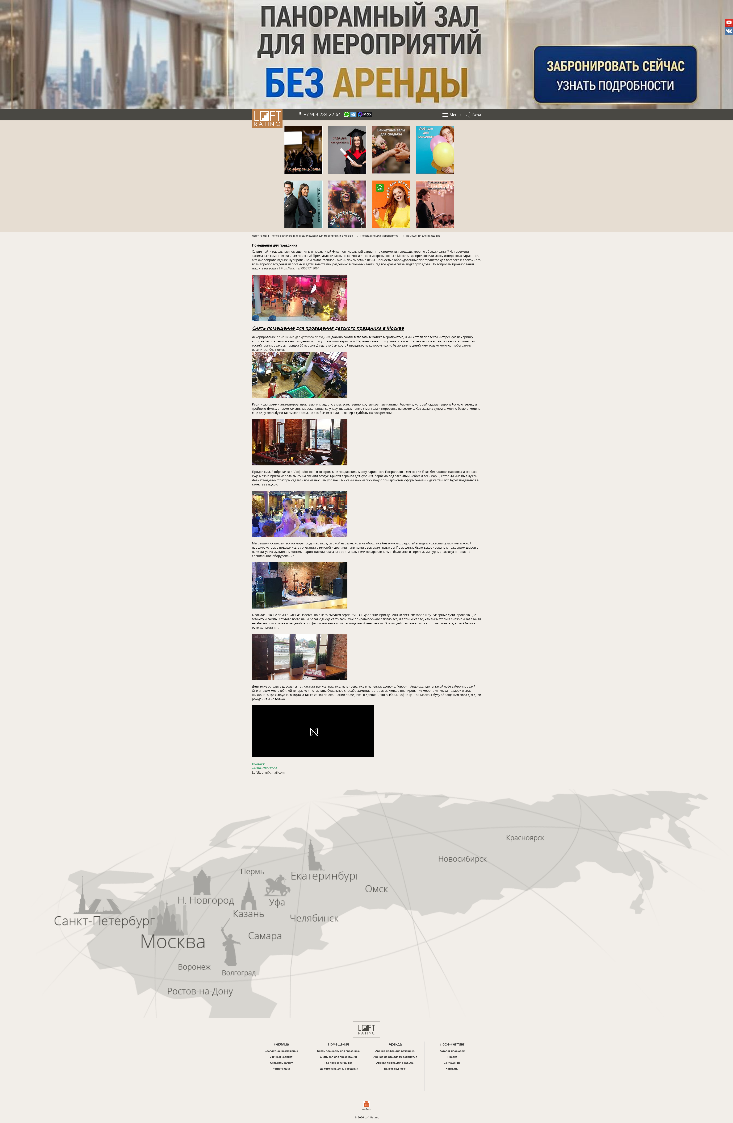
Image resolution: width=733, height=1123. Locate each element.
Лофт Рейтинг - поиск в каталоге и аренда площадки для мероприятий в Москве (302, 235)
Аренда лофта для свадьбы (395, 1062)
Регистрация (281, 1068)
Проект (452, 1057)
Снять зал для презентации (338, 1057)
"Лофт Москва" (304, 472)
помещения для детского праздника (304, 337)
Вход (476, 114)
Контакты (452, 1068)
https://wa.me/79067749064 (299, 268)
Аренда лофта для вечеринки (395, 1051)
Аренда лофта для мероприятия (395, 1057)
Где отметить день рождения (338, 1068)
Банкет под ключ (395, 1068)
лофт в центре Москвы (415, 695)
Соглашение (452, 1062)
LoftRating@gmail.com (268, 772)
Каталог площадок (452, 1051)
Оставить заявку (281, 1062)
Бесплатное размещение (281, 1051)
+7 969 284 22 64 (322, 114)
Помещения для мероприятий (379, 235)
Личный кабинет (281, 1057)
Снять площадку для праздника (338, 1051)
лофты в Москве (396, 256)
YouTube (366, 1109)
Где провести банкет (338, 1062)
